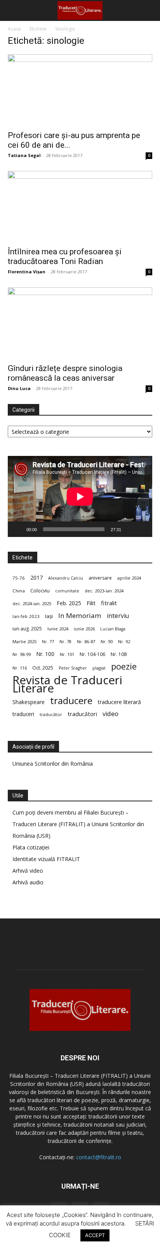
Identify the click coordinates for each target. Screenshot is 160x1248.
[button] (13, 10)
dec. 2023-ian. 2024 (104, 591)
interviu (118, 616)
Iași (49, 616)
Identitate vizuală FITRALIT (46, 859)
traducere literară (119, 702)
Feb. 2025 (69, 603)
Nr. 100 (45, 654)
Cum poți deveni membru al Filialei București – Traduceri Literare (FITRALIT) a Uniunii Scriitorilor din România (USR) (78, 824)
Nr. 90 (107, 641)
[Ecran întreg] (142, 529)
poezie (124, 666)
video (110, 714)
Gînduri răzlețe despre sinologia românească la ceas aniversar (65, 373)
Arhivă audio (27, 882)
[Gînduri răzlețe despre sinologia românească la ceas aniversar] (80, 323)
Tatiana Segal (24, 155)
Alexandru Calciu (65, 578)
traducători (82, 714)
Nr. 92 (124, 641)
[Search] (149, 10)
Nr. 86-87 (86, 641)
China (18, 591)
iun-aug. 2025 (27, 628)
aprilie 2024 (129, 578)
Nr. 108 (119, 654)
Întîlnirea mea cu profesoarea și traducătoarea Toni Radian (65, 256)
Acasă (14, 29)
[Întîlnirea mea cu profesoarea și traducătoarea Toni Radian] (80, 206)
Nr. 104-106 (92, 654)
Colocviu (40, 590)
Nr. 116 (19, 668)
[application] (80, 496)
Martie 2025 (24, 641)
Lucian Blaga (112, 629)
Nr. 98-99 (21, 654)
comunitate (67, 591)
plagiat (99, 668)
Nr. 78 (65, 641)
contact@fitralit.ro (98, 1157)
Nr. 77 (48, 641)
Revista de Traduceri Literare (67, 684)
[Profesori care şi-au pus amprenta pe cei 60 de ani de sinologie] (80, 90)
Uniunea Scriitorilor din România (52, 763)
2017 (36, 577)
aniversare (100, 578)
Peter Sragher (73, 668)
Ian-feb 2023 (26, 616)
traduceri (23, 714)
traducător (51, 714)
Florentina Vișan (26, 271)
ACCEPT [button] (95, 1235)
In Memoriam (79, 615)
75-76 (18, 578)
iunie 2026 (84, 629)
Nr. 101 (67, 654)
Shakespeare (28, 702)
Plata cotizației (30, 847)
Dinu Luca (19, 388)
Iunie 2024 (57, 629)
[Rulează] (18, 529)
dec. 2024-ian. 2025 (31, 603)
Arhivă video (27, 870)
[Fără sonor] (130, 529)
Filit (91, 603)
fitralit (109, 603)
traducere (71, 700)
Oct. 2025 (42, 668)
